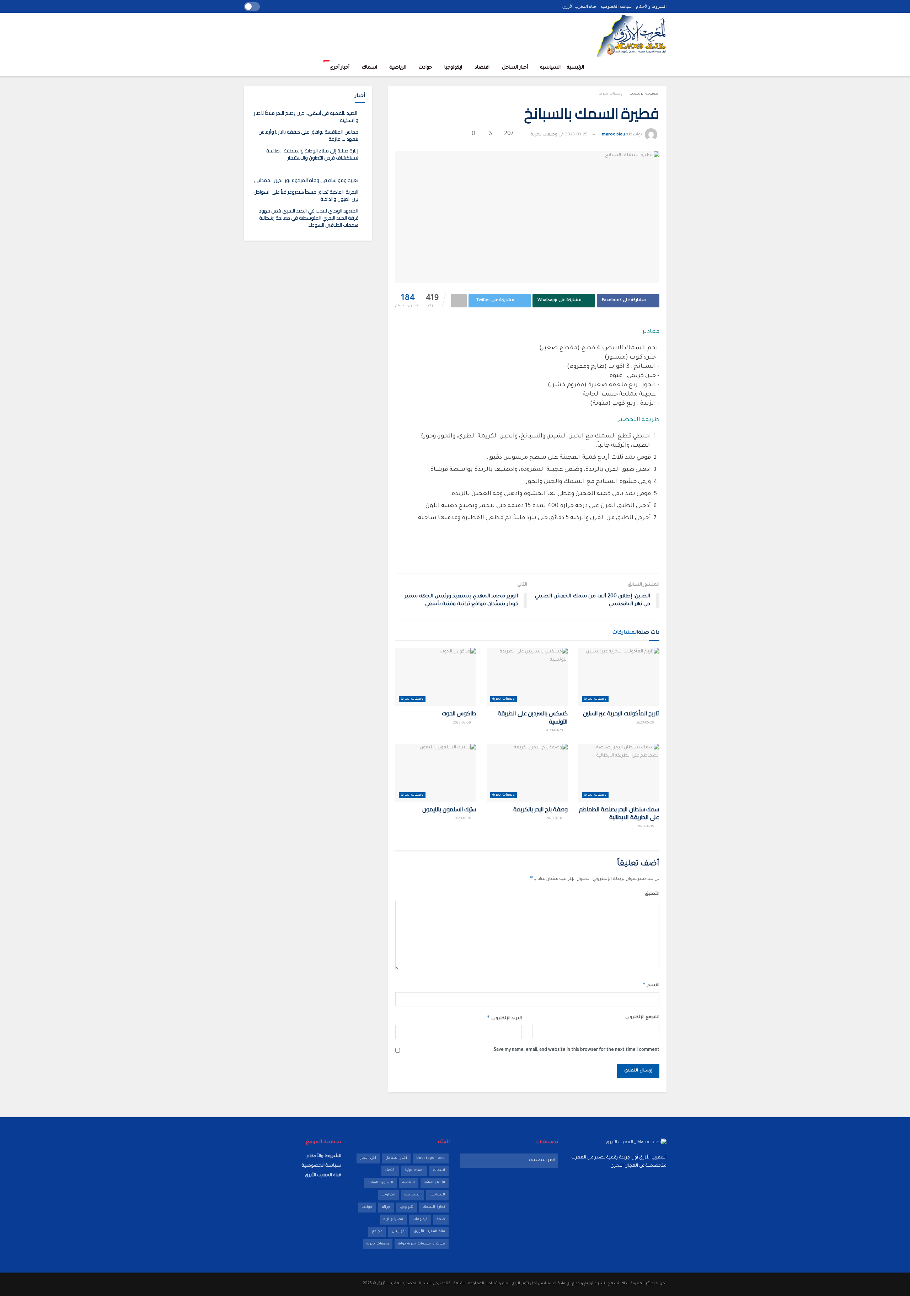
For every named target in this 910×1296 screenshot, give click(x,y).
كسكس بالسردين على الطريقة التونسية (533, 717)
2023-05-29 (646, 723)
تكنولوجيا (406, 1207)
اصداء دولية (414, 1170)
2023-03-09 (462, 723)
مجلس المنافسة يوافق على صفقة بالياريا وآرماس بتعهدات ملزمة (308, 135)
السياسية (550, 67)
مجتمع (377, 1231)
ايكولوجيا (453, 67)
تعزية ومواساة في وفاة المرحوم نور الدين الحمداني (306, 180)
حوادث (425, 67)
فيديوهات (420, 1219)
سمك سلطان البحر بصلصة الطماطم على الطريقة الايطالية (619, 813)
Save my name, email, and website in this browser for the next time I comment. (576, 1050)
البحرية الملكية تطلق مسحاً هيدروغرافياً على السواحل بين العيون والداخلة (305, 195)
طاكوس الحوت (459, 713)
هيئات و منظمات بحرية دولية (421, 1244)
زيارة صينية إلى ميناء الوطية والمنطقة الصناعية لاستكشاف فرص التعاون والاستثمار (312, 154)
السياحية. (437, 1195)
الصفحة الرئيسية (644, 94)
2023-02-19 (646, 827)
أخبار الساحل (515, 67)
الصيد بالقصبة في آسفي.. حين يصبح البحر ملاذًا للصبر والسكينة (306, 116)
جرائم (386, 1207)
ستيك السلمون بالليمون (449, 809)
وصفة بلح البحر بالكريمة (540, 809)
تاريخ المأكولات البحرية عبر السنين (621, 713)
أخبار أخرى (337, 65)
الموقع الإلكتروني (642, 1017)
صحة (441, 1219)
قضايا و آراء (393, 1219)
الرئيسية (575, 67)
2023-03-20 (555, 731)
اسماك (369, 67)
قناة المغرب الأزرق (579, 6)
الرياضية (398, 67)
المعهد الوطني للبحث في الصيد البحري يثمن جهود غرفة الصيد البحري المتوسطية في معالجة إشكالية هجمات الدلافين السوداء (308, 217)
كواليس (398, 1231)
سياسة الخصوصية (616, 6)
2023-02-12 (555, 819)
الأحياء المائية (434, 1183)
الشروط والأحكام (651, 6)
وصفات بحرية (610, 94)
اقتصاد (482, 67)
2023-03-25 (576, 135)
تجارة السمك (434, 1207)
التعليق (652, 894)
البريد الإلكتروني (504, 1017)
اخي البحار (368, 1158)
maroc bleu (613, 135)
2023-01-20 (463, 819)
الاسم (650, 984)
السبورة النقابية (380, 1183)
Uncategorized (430, 1158)
